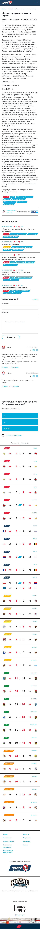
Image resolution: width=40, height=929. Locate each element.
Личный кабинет (8, 841)
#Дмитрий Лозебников (18, 199)
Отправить (11, 337)
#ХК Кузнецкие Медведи (10, 265)
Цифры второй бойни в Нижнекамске (14, 287)
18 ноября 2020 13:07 (7, 255)
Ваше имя (5, 303)
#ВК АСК (29, 247)
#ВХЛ (12, 197)
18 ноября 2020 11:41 (7, 285)
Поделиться (15, 367)
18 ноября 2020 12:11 (7, 270)
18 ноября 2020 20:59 (7, 241)
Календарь (26, 841)
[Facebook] (34, 212)
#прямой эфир (8, 236)
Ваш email (5, 312)
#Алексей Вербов (18, 249)
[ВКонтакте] (32, 212)
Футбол (7, 525)
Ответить (5, 367)
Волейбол (6, 247)
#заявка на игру (32, 234)
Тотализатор (7, 838)
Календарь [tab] (25, 443)
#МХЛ (12, 262)
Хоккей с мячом (9, 750)
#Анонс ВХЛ (15, 280)
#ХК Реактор (30, 262)
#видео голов (20, 262)
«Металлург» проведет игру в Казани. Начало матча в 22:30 (17, 273)
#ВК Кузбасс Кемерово (18, 247)
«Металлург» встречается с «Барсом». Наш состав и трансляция (18, 230)
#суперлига (7, 249)
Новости (26, 834)
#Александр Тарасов (9, 201)
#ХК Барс (6, 199)
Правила (35, 299)
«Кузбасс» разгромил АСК (10, 244)
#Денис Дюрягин (8, 204)
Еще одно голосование (14, 435)
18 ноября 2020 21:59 (7, 226)
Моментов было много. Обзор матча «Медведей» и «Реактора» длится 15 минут (18, 258)
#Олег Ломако (22, 201)
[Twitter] (37, 212)
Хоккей (6, 197)
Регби (6, 673)
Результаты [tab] (15, 443)
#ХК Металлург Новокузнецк (24, 197)
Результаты (27, 838)
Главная (5, 834)
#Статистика (17, 293)
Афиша (25, 845)
